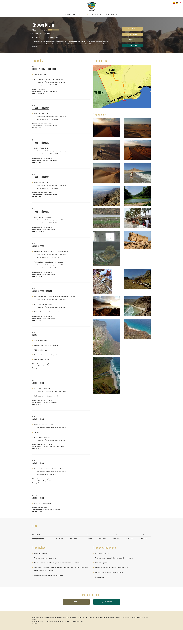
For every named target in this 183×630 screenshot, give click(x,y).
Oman (113, 14)
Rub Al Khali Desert (49, 68)
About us (103, 14)
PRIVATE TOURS (84, 14)
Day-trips (94, 14)
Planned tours (70, 14)
